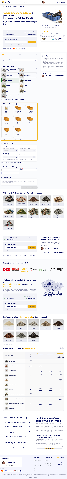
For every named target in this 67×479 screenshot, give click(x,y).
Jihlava (20, 255)
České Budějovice (9, 253)
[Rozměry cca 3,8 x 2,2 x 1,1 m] (9, 117)
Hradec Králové (9, 255)
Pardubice (21, 253)
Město (21, 168)
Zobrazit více (49, 448)
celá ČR (35, 255)
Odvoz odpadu (16, 2)
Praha (4, 253)
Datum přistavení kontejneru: (8, 148)
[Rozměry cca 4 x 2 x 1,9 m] (9, 128)
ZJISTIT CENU (32, 42)
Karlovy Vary (26, 253)
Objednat (30, 361)
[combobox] (17, 42)
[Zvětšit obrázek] (5, 71)
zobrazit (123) (56, 39)
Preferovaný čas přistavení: (25, 148)
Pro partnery (59, 462)
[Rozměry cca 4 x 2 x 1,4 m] (33, 117)
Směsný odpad (15, 6)
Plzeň (30, 253)
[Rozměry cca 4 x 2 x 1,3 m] (21, 117)
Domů (4, 6)
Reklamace (36, 463)
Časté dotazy (36, 467)
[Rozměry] (21, 128)
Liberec (25, 255)
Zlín (34, 253)
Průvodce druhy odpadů (38, 465)
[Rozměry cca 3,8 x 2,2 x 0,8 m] (33, 106)
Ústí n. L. (30, 255)
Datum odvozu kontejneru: (8, 154)
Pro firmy (58, 460)
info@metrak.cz (60, 75)
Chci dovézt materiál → (8, 344)
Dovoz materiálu (24, 2)
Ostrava (15, 255)
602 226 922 (49, 1)
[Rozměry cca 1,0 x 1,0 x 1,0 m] (9, 106)
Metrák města (36, 468)
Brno (4, 255)
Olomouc (16, 253)
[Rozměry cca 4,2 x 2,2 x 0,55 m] (21, 106)
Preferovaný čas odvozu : (24, 154)
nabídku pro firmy (23, 265)
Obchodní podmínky (37, 460)
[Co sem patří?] (18, 68)
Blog (34, 470)
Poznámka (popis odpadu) (6, 178)
